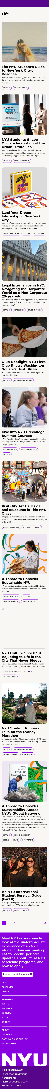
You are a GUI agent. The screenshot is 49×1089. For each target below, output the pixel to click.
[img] (24, 42)
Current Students (30, 601)
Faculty (37, 527)
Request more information (16, 974)
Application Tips (10, 449)
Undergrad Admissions (14, 1074)
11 (35, 923)
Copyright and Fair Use (15, 1039)
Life (4, 982)
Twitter (6, 1004)
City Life (6, 88)
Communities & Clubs (23, 380)
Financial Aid (9, 1078)
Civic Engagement (22, 161)
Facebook (7, 1008)
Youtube (6, 1013)
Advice (5, 991)
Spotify (6, 1022)
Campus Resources (11, 234)
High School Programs (15, 1082)
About (5, 1030)
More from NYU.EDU (12, 1070)
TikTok (5, 1017)
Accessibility (9, 1043)
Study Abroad (27, 754)
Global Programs (10, 754)
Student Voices (20, 88)
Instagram (7, 999)
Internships (39, 234)
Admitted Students (11, 671)
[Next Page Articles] (45, 923)
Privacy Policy (10, 1034)
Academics (8, 987)
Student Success (11, 1086)
